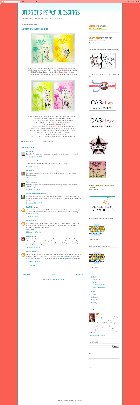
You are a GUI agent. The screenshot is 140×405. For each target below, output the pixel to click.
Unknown (29, 220)
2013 (92, 297)
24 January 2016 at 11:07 (34, 178)
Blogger (79, 400)
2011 (92, 303)
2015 (92, 291)
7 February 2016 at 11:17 (34, 216)
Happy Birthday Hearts (99, 287)
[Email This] (44, 141)
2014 (92, 294)
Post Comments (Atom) (57, 279)
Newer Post (26, 274)
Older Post (79, 274)
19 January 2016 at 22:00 (34, 157)
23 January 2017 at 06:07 (34, 232)
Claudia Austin (31, 252)
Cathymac (29, 182)
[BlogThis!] (46, 141)
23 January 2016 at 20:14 (34, 166)
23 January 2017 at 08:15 (34, 247)
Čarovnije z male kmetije (34, 193)
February (96, 279)
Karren (28, 151)
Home (53, 274)
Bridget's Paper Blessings (50, 12)
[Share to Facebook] (50, 141)
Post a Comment (29, 265)
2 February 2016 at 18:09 (34, 203)
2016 (92, 277)
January (95, 282)
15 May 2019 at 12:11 (33, 261)
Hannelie (29, 170)
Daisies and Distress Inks (100, 284)
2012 (92, 300)
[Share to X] (48, 141)
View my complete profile (97, 335)
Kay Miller (29, 207)
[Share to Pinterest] (52, 141)
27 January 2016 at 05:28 (34, 189)
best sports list (65, 256)
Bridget (28, 236)
